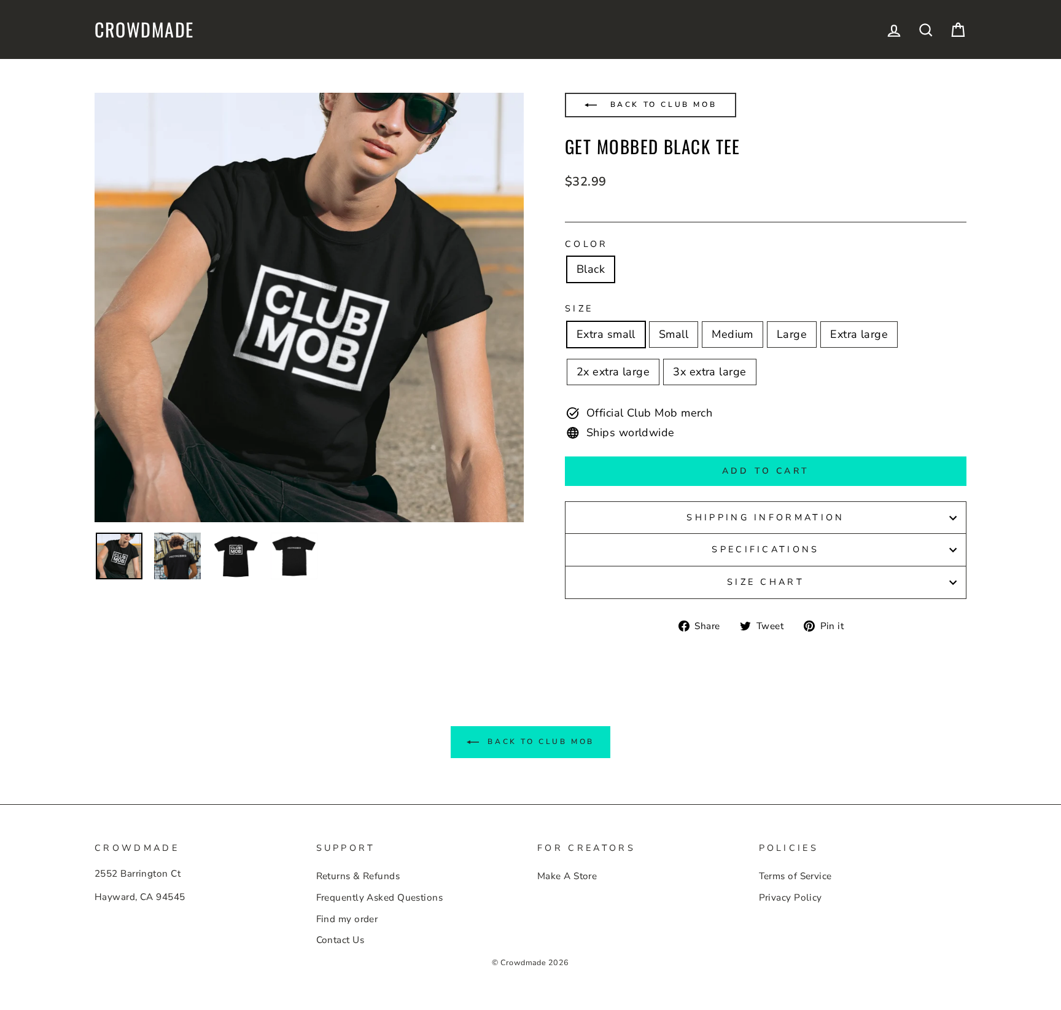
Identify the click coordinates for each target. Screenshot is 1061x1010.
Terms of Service (795, 876)
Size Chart (765, 582)
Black (591, 269)
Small (673, 334)
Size (579, 308)
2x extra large (613, 371)
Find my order (347, 919)
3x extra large (709, 371)
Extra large (859, 334)
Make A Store (567, 876)
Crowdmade (144, 29)
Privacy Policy (790, 897)
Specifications (765, 549)
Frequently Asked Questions (379, 897)
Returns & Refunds (358, 876)
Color (586, 244)
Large (792, 334)
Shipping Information (765, 517)
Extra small (606, 334)
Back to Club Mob (661, 104)
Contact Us (340, 940)
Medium (732, 334)
